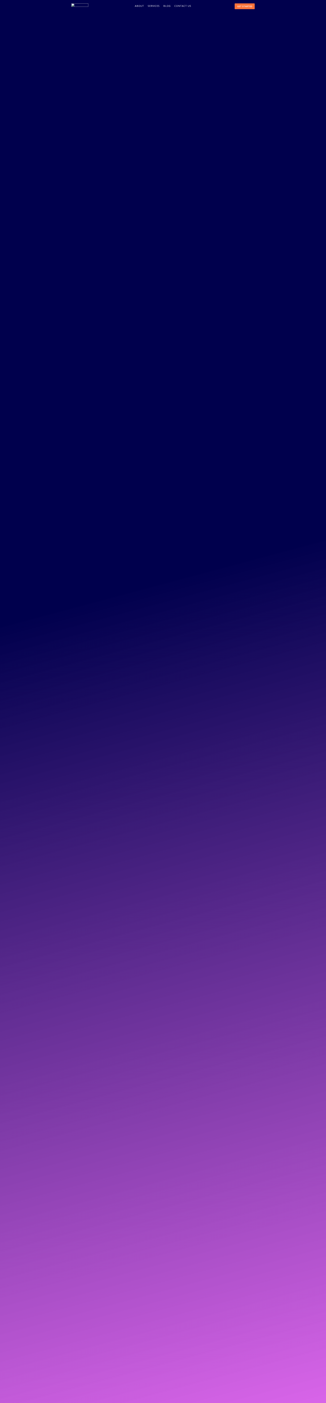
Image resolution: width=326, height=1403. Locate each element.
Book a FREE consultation (99, 77)
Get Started (244, 6)
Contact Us (182, 6)
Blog (167, 6)
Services (154, 6)
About (139, 6)
